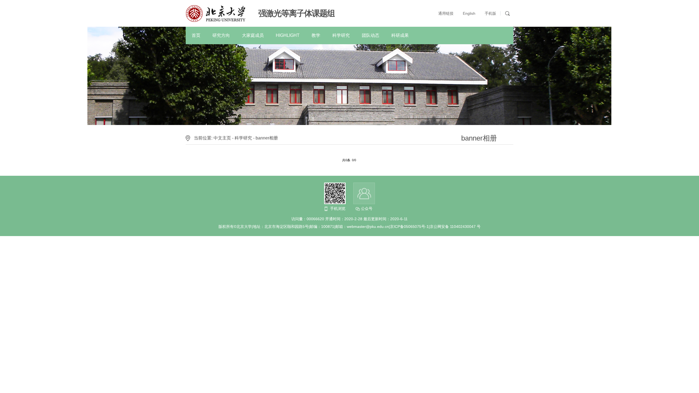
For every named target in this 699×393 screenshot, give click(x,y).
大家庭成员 (253, 35)
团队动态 (370, 35)
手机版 (490, 13)
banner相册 (267, 138)
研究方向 (221, 35)
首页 (196, 35)
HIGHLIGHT (288, 35)
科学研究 (341, 35)
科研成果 (400, 35)
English (469, 13)
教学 (316, 35)
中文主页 (222, 138)
